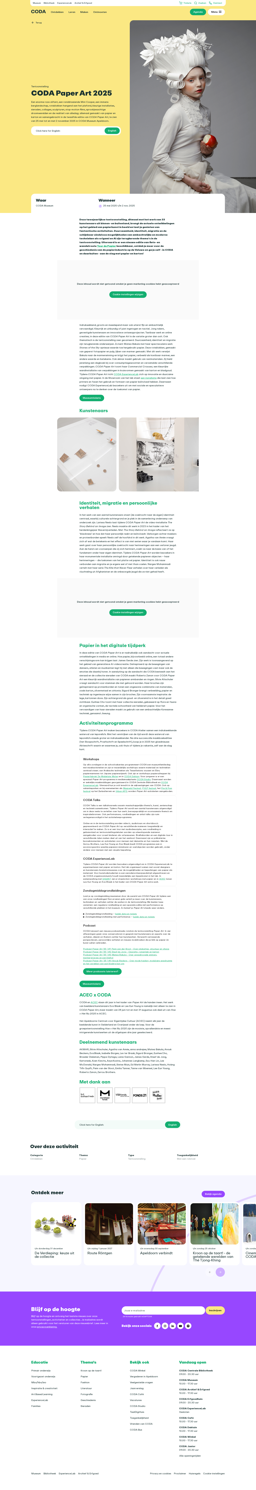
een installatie (149, 377)
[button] (128, 759)
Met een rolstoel (186, 1158)
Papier (83, 1158)
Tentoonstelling (136, 1158)
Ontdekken (36, 1158)
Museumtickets (92, 397)
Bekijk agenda (213, 1193)
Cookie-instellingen (214, 1473)
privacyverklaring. (47, 1326)
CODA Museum (44, 205)
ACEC (94, 1002)
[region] (128, 454)
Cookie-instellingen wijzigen (128, 294)
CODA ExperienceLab (126, 374)
